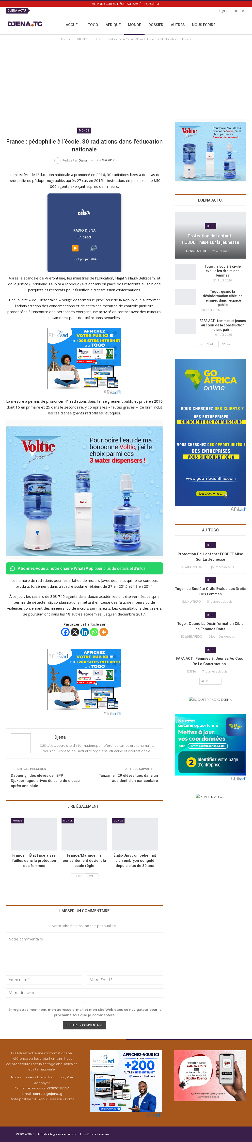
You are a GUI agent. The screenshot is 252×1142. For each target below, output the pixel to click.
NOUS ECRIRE (203, 25)
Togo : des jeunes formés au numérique (106, 11)
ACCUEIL (73, 25)
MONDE (134, 25)
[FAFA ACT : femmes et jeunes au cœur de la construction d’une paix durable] (185, 326)
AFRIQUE (113, 25)
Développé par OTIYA (84, 259)
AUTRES (178, 25)
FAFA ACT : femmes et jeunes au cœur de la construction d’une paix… (223, 325)
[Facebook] (65, 632)
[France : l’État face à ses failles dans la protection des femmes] (34, 834)
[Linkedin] (84, 632)
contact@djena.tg (47, 1094)
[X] (75, 632)
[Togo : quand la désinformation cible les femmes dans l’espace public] (185, 297)
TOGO (93, 25)
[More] (103, 632)
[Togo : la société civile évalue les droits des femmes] (185, 272)
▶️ (75, 248)
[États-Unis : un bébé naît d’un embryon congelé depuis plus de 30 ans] (135, 834)
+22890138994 (58, 1088)
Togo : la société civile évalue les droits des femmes (223, 270)
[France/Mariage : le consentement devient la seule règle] (85, 834)
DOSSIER (155, 25)
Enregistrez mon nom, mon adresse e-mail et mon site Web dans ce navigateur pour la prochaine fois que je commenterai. (85, 1012)
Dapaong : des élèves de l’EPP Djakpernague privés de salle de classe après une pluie (45, 780)
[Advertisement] (126, 78)
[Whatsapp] (94, 632)
